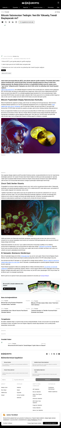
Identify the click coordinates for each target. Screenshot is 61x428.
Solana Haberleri (37, 407)
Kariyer (3, 395)
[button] (15, 364)
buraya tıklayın (45, 276)
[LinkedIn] (12, 22)
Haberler (19, 387)
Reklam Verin (4, 387)
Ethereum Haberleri (37, 398)
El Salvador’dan (25, 256)
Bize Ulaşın (3, 390)
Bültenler (19, 397)
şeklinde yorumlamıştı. (45, 246)
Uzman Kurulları (20, 395)
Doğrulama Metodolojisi (51, 388)
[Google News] (59, 354)
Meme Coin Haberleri (38, 410)
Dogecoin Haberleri (37, 405)
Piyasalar (7, 12)
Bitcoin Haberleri (37, 391)
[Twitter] (6, 22)
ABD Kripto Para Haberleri (37, 401)
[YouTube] (2, 22)
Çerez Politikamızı (32, 420)
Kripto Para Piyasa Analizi (37, 395)
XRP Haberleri (36, 389)
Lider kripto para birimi (7, 89)
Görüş (2, 12)
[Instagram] (16, 22)
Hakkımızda (4, 392)
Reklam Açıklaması (52, 391)
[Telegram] (9, 22)
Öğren (18, 390)
